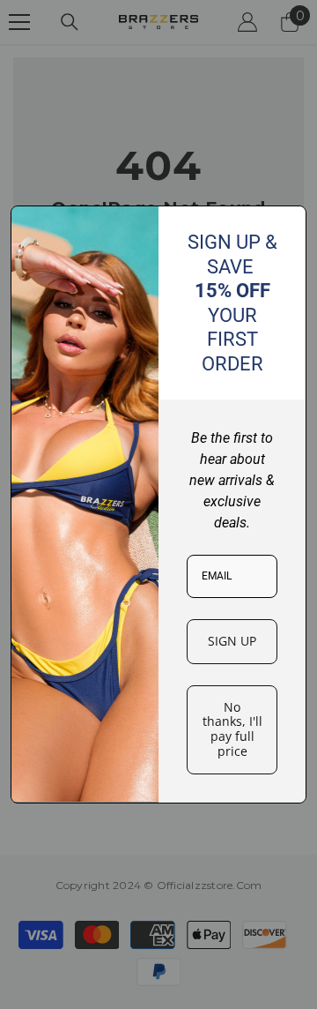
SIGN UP (232, 640)
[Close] (285, 227)
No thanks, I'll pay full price (232, 729)
